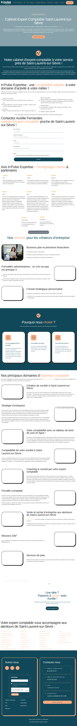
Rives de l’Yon (63, 640)
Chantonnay (43, 631)
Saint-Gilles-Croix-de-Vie (7, 635)
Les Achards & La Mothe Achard (9, 648)
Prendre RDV (23, 705)
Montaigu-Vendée (25, 642)
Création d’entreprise (17, 2)
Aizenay (23, 631)
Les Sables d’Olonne (6, 633)
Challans (4, 637)
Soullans (23, 633)
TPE (24, 2)
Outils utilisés (50, 2)
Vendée (60, 26)
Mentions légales (32, 719)
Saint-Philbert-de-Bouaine (46, 648)
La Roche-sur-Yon (6, 631)
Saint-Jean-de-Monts (6, 644)
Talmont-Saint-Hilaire (45, 633)
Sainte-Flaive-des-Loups (65, 642)
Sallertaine (24, 635)
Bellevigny (43, 644)
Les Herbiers (24, 644)
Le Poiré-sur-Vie (44, 646)
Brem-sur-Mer (5, 646)
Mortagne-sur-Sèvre (45, 635)
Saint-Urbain (24, 637)
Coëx (61, 631)
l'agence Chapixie (43, 721)
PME (28, 2)
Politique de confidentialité (42, 719)
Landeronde (62, 637)
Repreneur (32, 2)
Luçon (23, 648)
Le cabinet (61, 2)
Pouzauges (43, 637)
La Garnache (43, 640)
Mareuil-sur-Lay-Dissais (65, 635)
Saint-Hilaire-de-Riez (6, 640)
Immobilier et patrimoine (41, 2)
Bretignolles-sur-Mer (6, 642)
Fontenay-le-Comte (26, 646)
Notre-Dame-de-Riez (26, 640)
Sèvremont (43, 642)
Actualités (56, 2)
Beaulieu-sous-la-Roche (65, 633)
